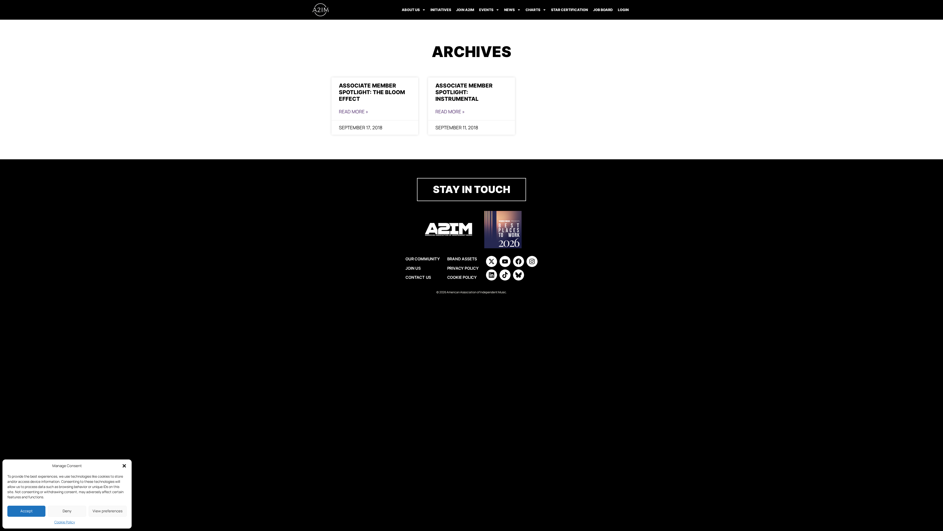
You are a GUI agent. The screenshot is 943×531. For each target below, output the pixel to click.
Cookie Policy (64, 522)
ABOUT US (411, 10)
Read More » (353, 111)
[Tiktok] (505, 274)
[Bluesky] (518, 274)
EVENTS (486, 10)
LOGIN (623, 10)
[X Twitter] (491, 261)
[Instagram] (532, 261)
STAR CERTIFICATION (569, 10)
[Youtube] (505, 261)
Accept (26, 511)
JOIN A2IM (465, 10)
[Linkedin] (491, 274)
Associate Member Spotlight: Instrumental (464, 92)
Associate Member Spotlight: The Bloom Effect (372, 92)
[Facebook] (518, 261)
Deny (67, 511)
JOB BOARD (603, 10)
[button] (124, 465)
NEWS (509, 10)
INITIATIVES (440, 10)
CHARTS (533, 10)
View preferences (108, 511)
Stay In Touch (471, 189)
